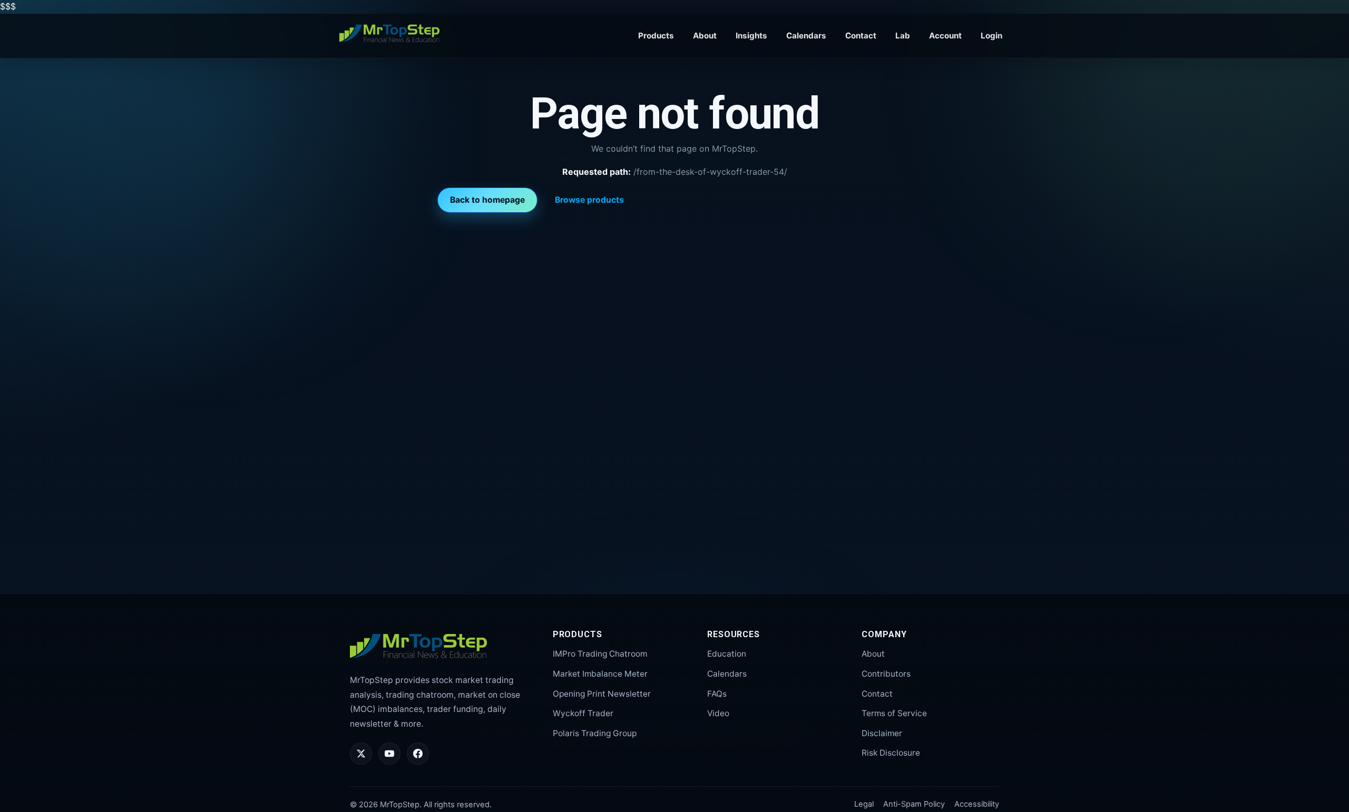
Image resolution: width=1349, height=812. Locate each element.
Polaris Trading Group (595, 733)
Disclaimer (882, 733)
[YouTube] (389, 753)
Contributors (886, 674)
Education (726, 654)
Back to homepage (487, 200)
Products (656, 36)
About (705, 36)
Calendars (806, 36)
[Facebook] (418, 753)
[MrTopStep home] (389, 33)
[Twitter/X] (361, 753)
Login (991, 36)
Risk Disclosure (891, 753)
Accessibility (976, 804)
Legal (864, 804)
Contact (860, 36)
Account (945, 36)
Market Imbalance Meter (600, 674)
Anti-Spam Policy (914, 804)
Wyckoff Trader (583, 713)
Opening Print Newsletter (602, 694)
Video (718, 713)
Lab (902, 36)
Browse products (589, 200)
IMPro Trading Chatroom (600, 654)
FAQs (717, 694)
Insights (751, 36)
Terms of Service (894, 713)
